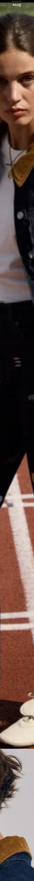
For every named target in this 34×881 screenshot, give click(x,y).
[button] (5, 5)
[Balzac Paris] (17, 5)
